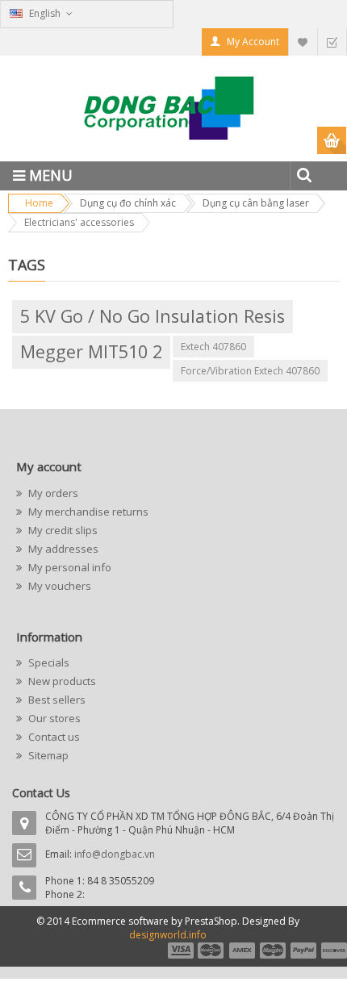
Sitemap (47, 755)
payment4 (274, 950)
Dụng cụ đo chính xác (128, 203)
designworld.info (168, 935)
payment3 (242, 950)
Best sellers (56, 699)
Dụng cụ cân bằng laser (256, 203)
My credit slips (62, 530)
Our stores (53, 718)
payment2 (211, 950)
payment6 (332, 950)
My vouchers (58, 586)
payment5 (303, 950)
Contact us (53, 736)
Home (39, 203)
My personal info (68, 567)
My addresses (62, 548)
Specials (47, 662)
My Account (253, 42)
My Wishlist (302, 42)
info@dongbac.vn (114, 854)
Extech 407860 (213, 346)
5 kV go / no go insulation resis (152, 316)
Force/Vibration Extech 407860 (250, 371)
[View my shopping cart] (332, 141)
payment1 (179, 950)
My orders (52, 493)
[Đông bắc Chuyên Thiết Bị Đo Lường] (173, 114)
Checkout (332, 42)
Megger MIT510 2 (91, 351)
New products (61, 681)
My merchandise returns (87, 511)
